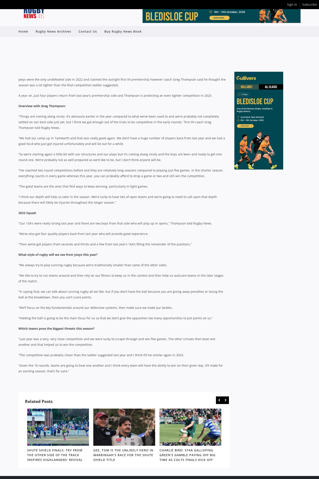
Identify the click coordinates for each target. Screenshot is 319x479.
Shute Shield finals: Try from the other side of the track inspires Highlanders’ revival (55, 455)
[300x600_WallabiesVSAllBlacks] (258, 168)
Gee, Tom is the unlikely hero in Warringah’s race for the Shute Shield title (123, 455)
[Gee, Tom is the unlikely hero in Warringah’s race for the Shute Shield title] (124, 427)
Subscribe (309, 4)
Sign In (292, 4)
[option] (58, 436)
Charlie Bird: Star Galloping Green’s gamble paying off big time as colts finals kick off (187, 455)
